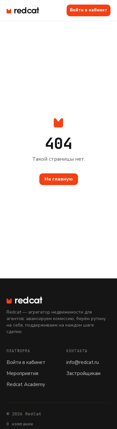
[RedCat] (58, 300)
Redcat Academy (25, 384)
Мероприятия (22, 373)
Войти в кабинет (88, 10)
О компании (19, 424)
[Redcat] (22, 10)
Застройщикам (83, 373)
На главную (59, 179)
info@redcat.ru (82, 362)
